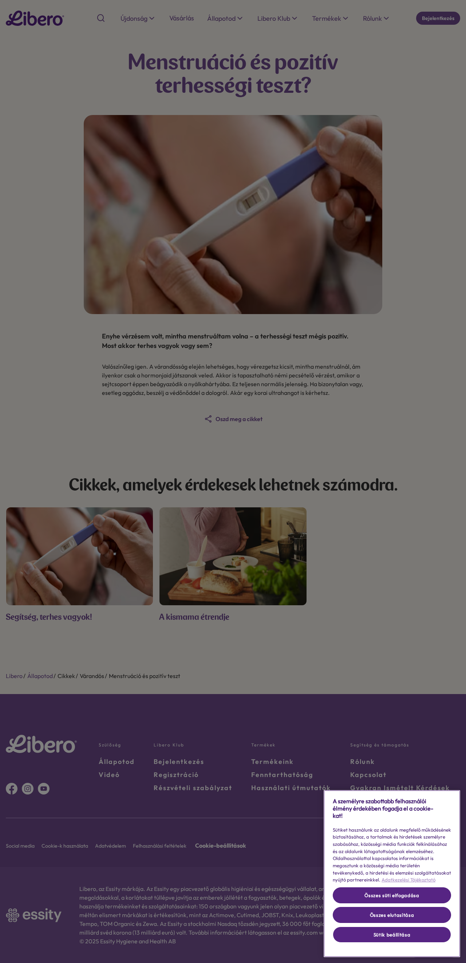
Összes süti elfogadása (391, 895)
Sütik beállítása (392, 935)
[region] (392, 873)
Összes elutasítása (392, 915)
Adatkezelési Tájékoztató (408, 880)
